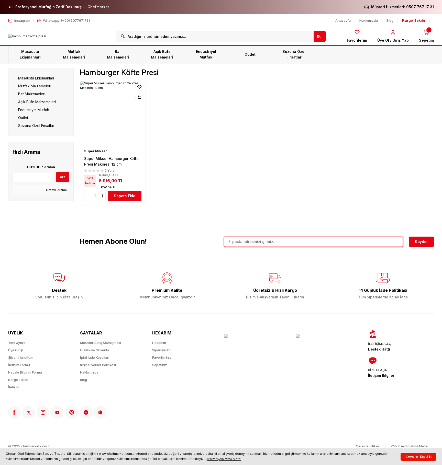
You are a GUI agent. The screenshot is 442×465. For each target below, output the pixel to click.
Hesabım (159, 343)
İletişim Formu (19, 365)
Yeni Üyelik (16, 343)
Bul (320, 36)
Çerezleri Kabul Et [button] (419, 456)
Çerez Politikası (368, 446)
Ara (62, 177)
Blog (83, 380)
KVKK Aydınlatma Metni (409, 446)
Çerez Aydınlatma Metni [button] (223, 459)
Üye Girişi (15, 350)
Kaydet (421, 241)
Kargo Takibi (18, 380)
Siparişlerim (161, 350)
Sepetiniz (159, 365)
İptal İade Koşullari (94, 357)
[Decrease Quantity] (86, 196)
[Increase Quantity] (103, 196)
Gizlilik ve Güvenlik (94, 350)
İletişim (13, 387)
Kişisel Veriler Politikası (98, 365)
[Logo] (27, 36)
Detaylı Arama (56, 190)
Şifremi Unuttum (20, 357)
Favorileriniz (162, 357)
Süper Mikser (95, 151)
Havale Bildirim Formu (25, 372)
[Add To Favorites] (139, 87)
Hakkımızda (89, 372)
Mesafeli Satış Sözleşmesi (100, 343)
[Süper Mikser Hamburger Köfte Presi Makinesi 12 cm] (113, 113)
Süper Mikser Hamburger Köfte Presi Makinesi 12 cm (111, 161)
